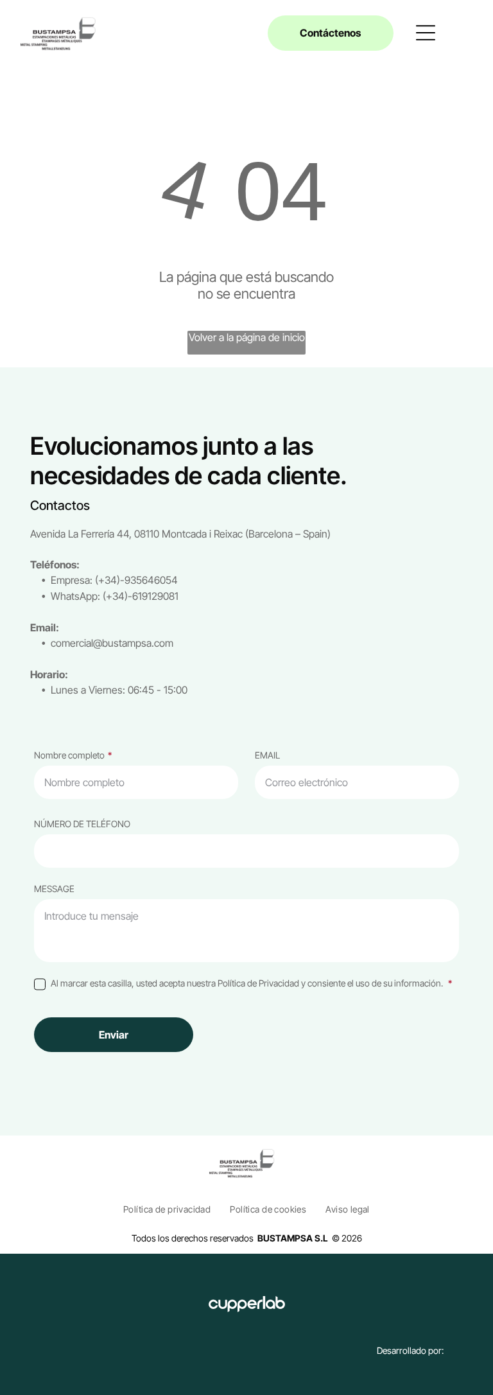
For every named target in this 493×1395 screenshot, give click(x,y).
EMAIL (267, 755)
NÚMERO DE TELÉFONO (82, 823)
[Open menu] (425, 32)
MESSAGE (54, 888)
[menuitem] (167, 1209)
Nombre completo (69, 755)
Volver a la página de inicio (247, 337)
